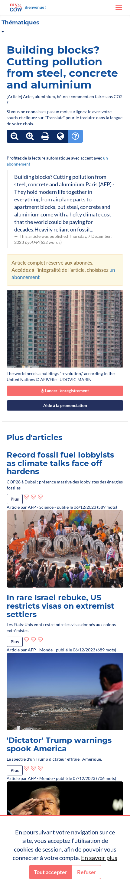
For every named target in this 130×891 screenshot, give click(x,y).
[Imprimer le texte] (45, 136)
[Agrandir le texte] (30, 136)
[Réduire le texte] (14, 136)
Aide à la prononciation (65, 405)
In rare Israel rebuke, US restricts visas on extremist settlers (60, 606)
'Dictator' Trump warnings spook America (59, 744)
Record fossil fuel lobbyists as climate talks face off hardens (60, 463)
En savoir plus (99, 857)
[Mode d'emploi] (75, 136)
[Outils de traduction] (60, 136)
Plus (15, 498)
